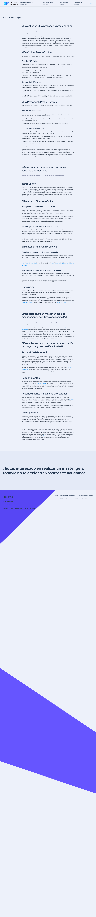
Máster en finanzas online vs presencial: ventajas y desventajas (44, 169)
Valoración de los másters (81, 498)
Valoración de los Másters (78, 3)
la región (71, 399)
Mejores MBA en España (64, 3)
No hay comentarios (59, 175)
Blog (91, 3)
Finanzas (52, 175)
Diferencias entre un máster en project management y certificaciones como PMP (45, 315)
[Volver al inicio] (11, 3)
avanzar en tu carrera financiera (65, 302)
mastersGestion (31, 31)
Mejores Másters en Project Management (27, 3)
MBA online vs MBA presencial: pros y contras (47, 26)
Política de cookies (30, 508)
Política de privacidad (16, 508)
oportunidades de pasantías (29, 263)
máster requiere (42, 383)
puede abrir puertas (56, 263)
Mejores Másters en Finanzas (48, 3)
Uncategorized (55, 31)
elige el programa (27, 302)
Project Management (55, 322)
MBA (50, 31)
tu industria (46, 436)
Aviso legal (5, 508)
